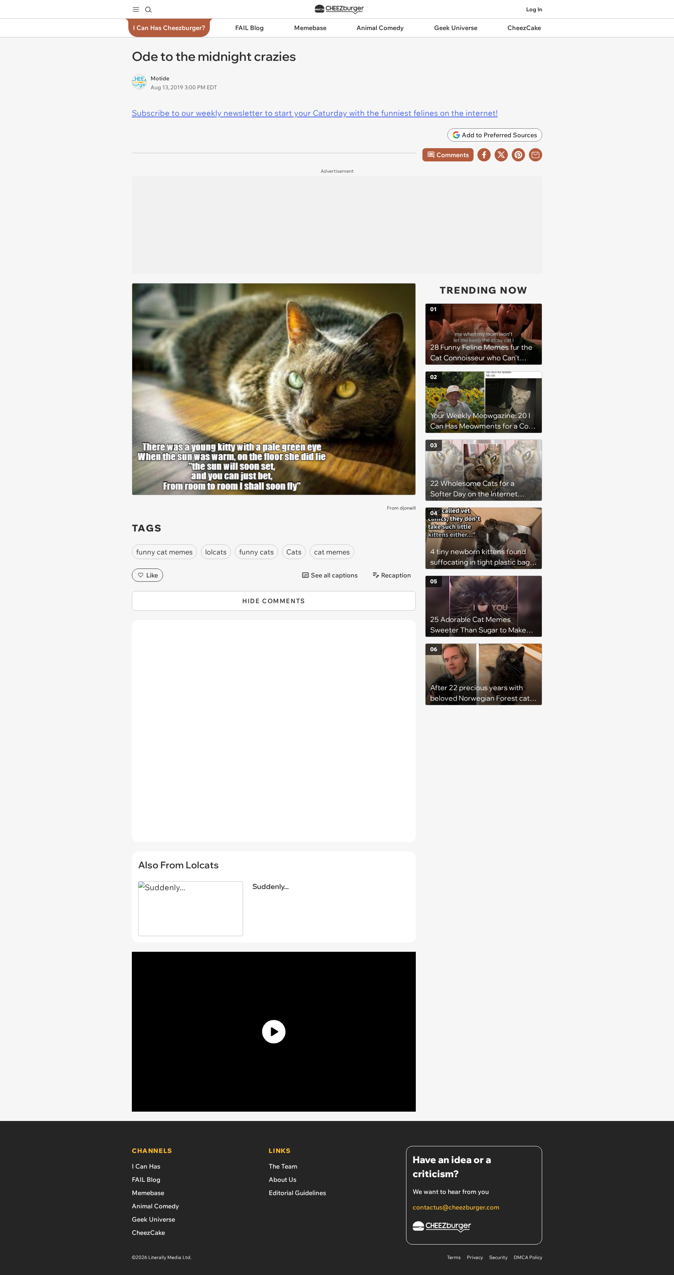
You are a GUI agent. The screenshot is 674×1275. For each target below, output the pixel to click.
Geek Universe (153, 1219)
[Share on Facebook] (484, 154)
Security (498, 1257)
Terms (454, 1257)
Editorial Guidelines (297, 1193)
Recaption (396, 575)
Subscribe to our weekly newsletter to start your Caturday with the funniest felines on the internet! (315, 113)
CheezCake (148, 1232)
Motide (160, 78)
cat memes (332, 551)
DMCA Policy (528, 1257)
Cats (294, 551)
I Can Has (146, 1166)
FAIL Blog (146, 1179)
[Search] (148, 9)
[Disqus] (274, 735)
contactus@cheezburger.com (456, 1207)
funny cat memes (164, 551)
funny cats (256, 551)
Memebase (148, 1193)
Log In (534, 9)
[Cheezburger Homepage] (339, 9)
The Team (283, 1166)
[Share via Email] (535, 154)
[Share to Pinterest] (518, 154)
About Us (282, 1179)
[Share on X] (501, 154)
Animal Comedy (155, 1206)
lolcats (216, 551)
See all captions (334, 575)
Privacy (475, 1257)
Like (152, 575)
